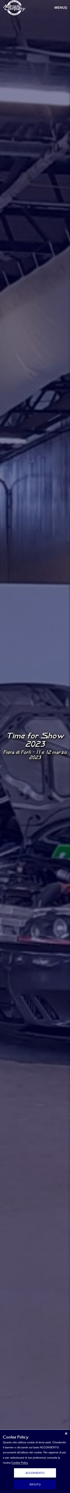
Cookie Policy (19, 1462)
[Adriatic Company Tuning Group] (14, 7)
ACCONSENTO (35, 1472)
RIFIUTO (35, 1484)
